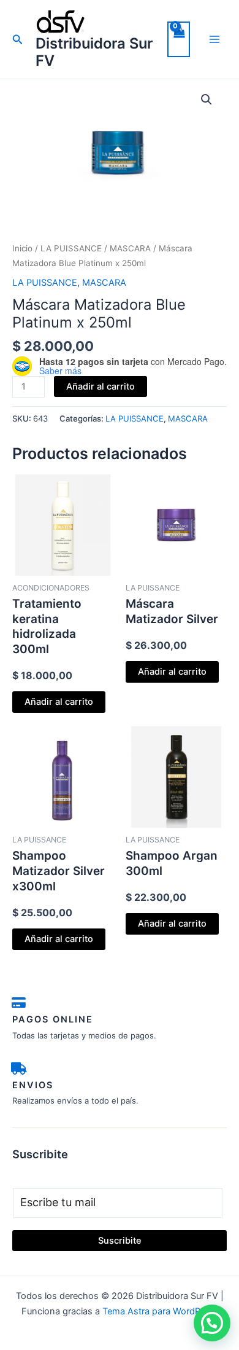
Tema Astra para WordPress (160, 1311)
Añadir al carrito (100, 386)
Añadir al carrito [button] (59, 701)
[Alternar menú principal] (214, 39)
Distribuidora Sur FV (94, 51)
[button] (17, 39)
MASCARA (130, 248)
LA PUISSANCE (71, 248)
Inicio (22, 248)
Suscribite (120, 1240)
